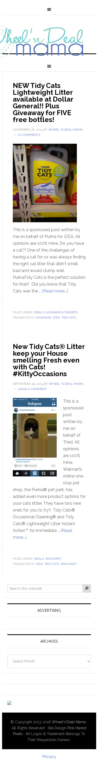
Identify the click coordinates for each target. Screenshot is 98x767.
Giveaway (43, 317)
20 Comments (29, 135)
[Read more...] (55, 290)
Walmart (53, 558)
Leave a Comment (32, 389)
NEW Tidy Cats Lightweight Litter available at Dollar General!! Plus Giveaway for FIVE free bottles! (43, 103)
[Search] (87, 588)
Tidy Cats (68, 317)
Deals (39, 312)
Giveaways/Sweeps (61, 312)
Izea (56, 317)
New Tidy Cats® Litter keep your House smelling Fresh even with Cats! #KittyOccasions (49, 360)
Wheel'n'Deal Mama (69, 722)
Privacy (49, 756)
